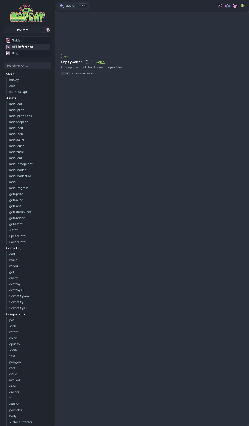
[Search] (27, 65)
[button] (24, 30)
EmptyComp (71, 61)
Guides (17, 40)
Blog (15, 53)
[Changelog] (48, 30)
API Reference (22, 47)
